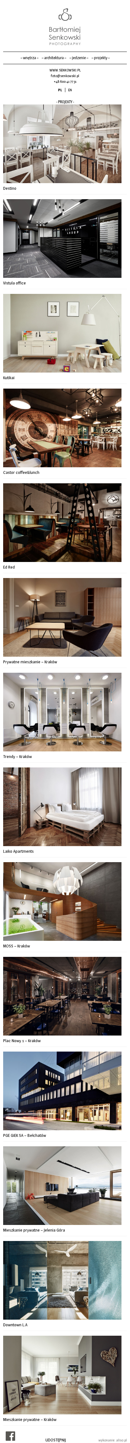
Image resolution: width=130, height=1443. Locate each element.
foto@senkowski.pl (65, 76)
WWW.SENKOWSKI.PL (65, 70)
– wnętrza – (29, 57)
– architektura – (54, 57)
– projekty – (101, 57)
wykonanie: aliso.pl (112, 1440)
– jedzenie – (78, 57)
